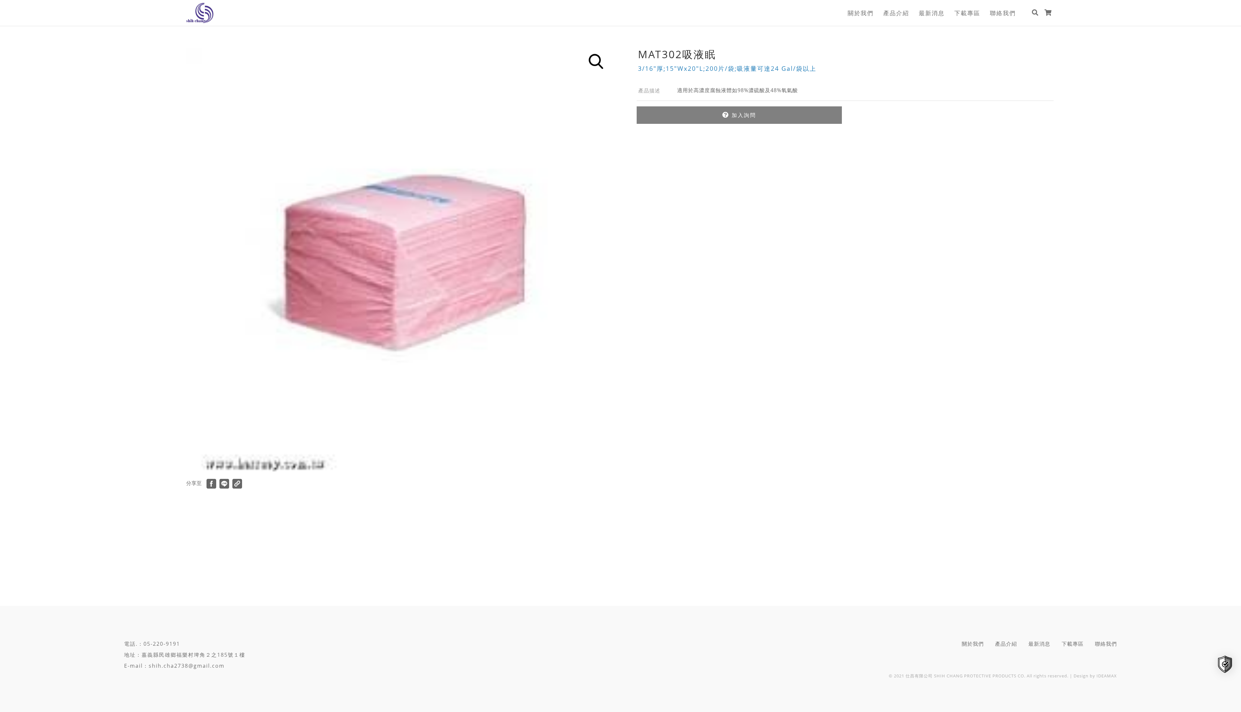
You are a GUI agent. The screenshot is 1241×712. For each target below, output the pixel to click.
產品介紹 (896, 13)
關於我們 (861, 13)
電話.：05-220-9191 (152, 643)
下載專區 (967, 13)
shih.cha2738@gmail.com (187, 665)
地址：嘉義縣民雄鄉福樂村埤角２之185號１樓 (184, 654)
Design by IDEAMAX (1095, 676)
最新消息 (932, 13)
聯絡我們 (1003, 13)
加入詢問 (742, 115)
